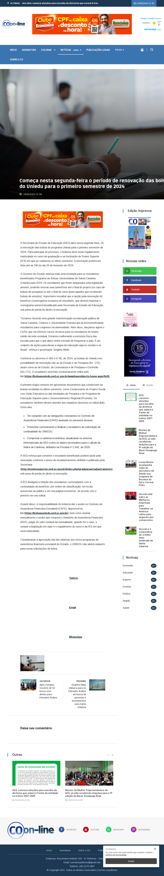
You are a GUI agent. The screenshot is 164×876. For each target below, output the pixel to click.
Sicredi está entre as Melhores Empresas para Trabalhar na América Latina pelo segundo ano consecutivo (146, 507)
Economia (128, 565)
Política (126, 593)
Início (49, 850)
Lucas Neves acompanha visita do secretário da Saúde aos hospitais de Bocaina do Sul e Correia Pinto (146, 473)
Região (126, 600)
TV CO (118, 50)
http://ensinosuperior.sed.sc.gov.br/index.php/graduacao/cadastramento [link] (66, 469)
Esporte (127, 579)
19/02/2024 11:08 (32, 194)
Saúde (126, 608)
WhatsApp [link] (75, 637)
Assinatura (29, 50)
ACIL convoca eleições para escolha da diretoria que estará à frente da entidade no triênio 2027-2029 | (59, 3)
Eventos (127, 586)
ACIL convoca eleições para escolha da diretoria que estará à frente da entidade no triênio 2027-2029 (35, 793)
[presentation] (108, 755)
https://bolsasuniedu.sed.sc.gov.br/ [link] (46, 513)
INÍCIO (13, 50)
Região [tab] (149, 385)
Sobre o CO (16, 59)
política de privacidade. (116, 855)
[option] (59, 3)
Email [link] (72, 607)
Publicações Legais (98, 50)
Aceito (131, 861)
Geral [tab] (132, 385)
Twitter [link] (73, 578)
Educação (128, 572)
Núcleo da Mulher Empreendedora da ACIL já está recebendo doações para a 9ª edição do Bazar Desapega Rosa (88, 793)
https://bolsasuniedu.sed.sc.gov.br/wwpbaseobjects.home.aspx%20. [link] (67, 376)
